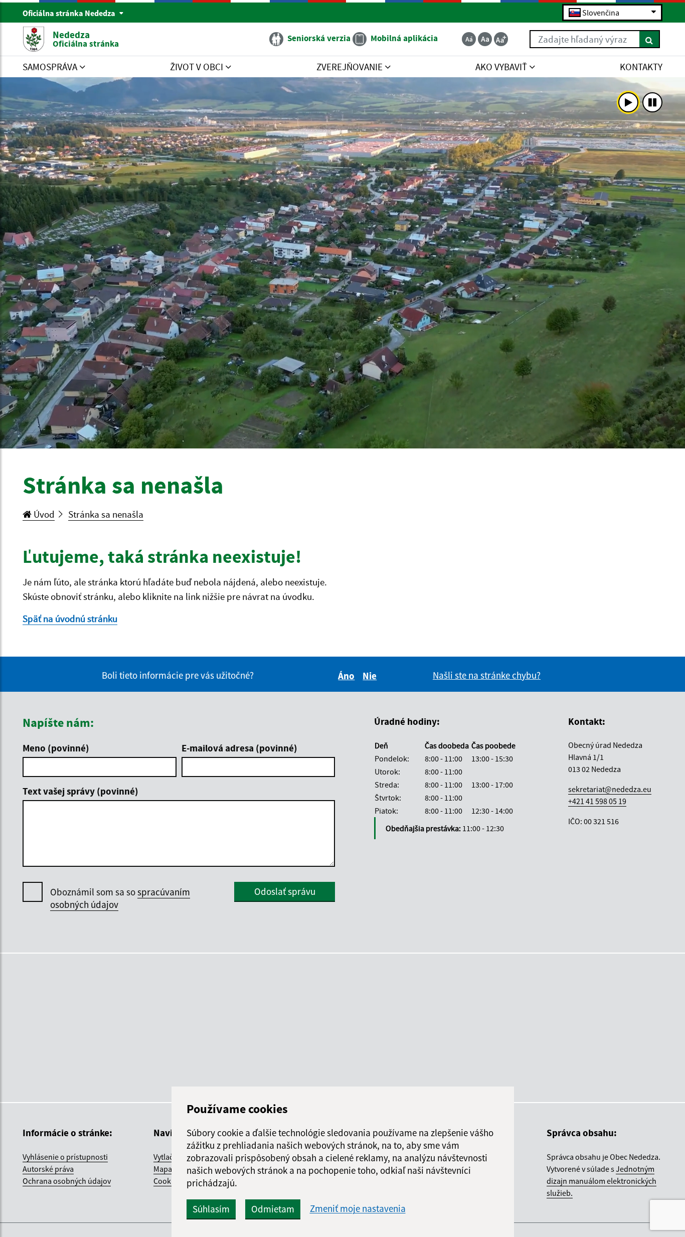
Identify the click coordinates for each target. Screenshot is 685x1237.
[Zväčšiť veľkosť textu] (501, 39)
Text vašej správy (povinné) (80, 791)
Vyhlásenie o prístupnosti (65, 1157)
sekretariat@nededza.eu (609, 789)
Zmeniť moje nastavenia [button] (358, 1208)
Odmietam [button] (272, 1209)
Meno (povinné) (56, 748)
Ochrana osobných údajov (67, 1181)
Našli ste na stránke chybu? (487, 675)
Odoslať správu (284, 891)
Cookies (167, 1181)
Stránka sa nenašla (105, 514)
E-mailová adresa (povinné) (239, 748)
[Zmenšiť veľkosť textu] (469, 39)
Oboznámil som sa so (120, 898)
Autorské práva (48, 1169)
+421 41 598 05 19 (597, 801)
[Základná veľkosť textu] (485, 39)
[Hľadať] (649, 39)
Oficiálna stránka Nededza (70, 13)
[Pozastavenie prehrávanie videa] (652, 102)
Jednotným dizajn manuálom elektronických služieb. (601, 1181)
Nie (371, 676)
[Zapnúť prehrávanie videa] (628, 102)
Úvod (43, 514)
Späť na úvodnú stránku (70, 618)
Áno (348, 676)
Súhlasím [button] (211, 1209)
